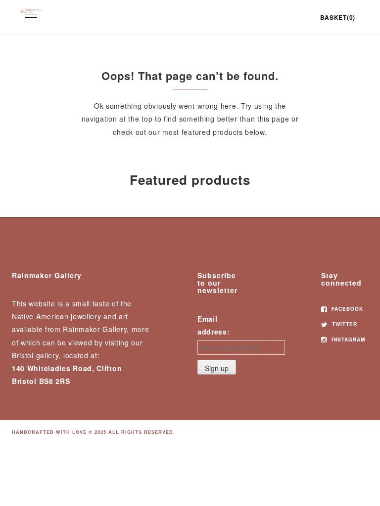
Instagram (347, 339)
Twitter (343, 324)
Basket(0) (337, 17)
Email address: (213, 325)
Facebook (346, 308)
